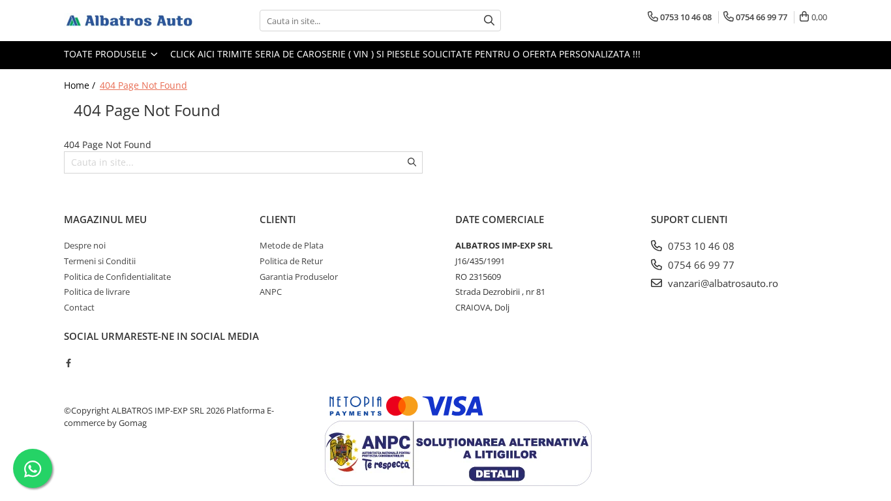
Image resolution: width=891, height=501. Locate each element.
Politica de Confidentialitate (117, 276)
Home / (81, 85)
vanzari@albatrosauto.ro (721, 283)
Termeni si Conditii (100, 261)
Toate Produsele (106, 54)
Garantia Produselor (299, 276)
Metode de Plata (292, 245)
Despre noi (85, 245)
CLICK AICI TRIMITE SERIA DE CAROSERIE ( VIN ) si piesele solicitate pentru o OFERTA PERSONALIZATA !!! (405, 54)
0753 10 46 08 (699, 245)
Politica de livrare (97, 291)
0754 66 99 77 (699, 264)
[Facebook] (68, 363)
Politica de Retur (291, 261)
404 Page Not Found (143, 85)
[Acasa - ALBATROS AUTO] (129, 21)
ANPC (271, 291)
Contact (79, 307)
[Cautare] (489, 20)
